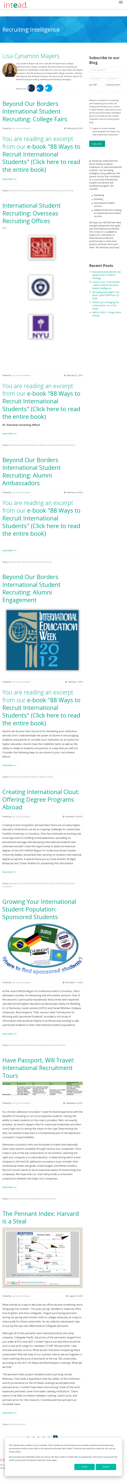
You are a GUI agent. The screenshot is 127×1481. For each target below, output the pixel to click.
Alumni (49, 562)
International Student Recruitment (41, 190)
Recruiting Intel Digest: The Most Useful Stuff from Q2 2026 (105, 295)
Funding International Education (52, 1045)
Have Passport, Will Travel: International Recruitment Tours (38, 1068)
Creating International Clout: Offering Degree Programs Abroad (40, 799)
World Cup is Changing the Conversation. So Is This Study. (105, 305)
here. (91, 122)
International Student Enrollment (61, 445)
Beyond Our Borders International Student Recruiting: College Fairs (34, 111)
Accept (84, 1467)
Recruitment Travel (65, 190)
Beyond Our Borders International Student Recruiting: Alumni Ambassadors (31, 471)
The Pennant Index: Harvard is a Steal (40, 1217)
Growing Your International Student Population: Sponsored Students (39, 909)
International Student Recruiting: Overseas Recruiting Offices (31, 213)
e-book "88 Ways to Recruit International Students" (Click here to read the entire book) (41, 158)
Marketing (13, 883)
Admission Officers (17, 190)
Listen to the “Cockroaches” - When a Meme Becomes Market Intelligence (106, 285)
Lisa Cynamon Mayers (21, 128)
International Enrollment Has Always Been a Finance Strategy (106, 275)
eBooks (42, 445)
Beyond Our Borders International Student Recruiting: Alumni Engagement (31, 588)
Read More (7, 179)
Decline (106, 1467)
